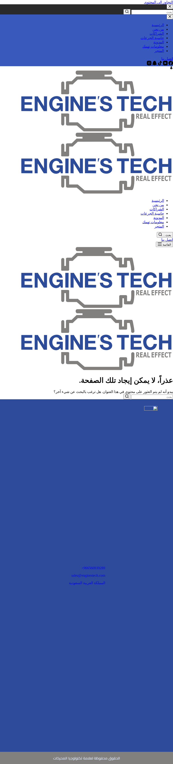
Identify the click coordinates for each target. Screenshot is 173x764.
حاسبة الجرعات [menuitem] (152, 38)
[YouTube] (165, 64)
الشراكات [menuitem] (157, 33)
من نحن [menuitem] (158, 29)
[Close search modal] (170, 6)
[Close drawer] (170, 16)
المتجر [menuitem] (159, 51)
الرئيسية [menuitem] (158, 25)
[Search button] (126, 11)
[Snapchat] (154, 64)
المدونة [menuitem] (158, 42)
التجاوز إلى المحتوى (158, 2)
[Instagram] (149, 64)
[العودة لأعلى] (171, 68)
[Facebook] (170, 64)
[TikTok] (159, 64)
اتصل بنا (167, 59)
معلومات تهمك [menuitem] (153, 46)
